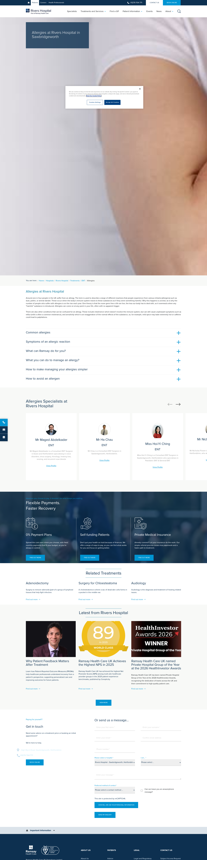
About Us (85, 858)
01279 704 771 (136, 2)
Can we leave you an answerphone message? (159, 790)
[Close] (140, 88)
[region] (104, 97)
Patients (35, 3)
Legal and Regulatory (143, 858)
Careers (43, 3)
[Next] (178, 404)
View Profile (51, 466)
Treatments (75, 280)
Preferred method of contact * (106, 785)
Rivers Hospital (62, 280)
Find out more (35, 558)
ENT (83, 280)
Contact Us (154, 3)
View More (104, 703)
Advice (110, 858)
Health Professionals (56, 3)
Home (41, 280)
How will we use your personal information (116, 805)
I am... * (143, 758)
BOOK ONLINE (172, 3)
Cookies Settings (95, 102)
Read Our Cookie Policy (93, 96)
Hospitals (50, 280)
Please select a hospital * (104, 758)
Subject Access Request (170, 858)
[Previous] (170, 404)
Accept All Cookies (112, 102)
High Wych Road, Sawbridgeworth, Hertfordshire (50, 750)
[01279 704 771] (4, 422)
